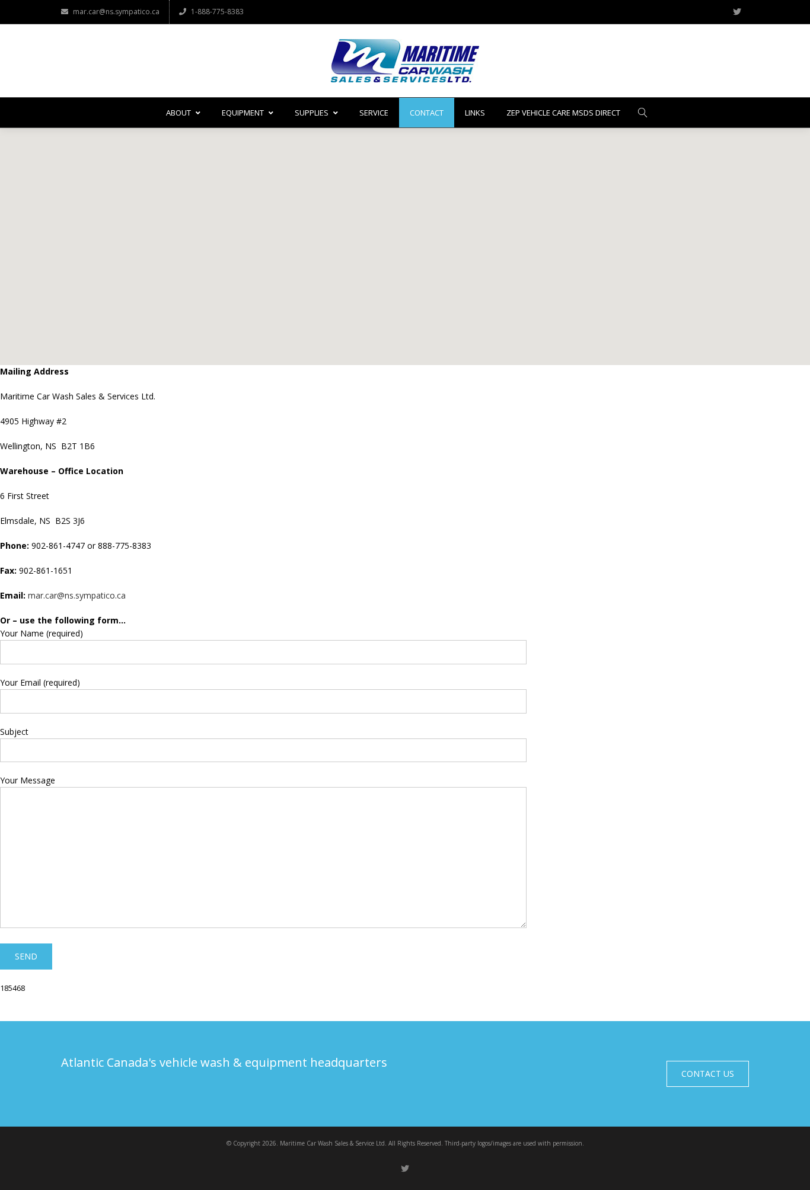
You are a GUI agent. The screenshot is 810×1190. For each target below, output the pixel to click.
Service (373, 112)
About (178, 112)
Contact (427, 112)
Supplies (312, 112)
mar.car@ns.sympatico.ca (116, 12)
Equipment (243, 112)
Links (475, 112)
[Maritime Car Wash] (405, 60)
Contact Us (707, 1073)
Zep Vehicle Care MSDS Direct (563, 112)
